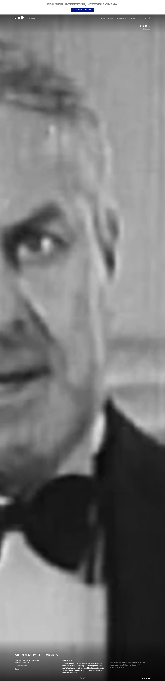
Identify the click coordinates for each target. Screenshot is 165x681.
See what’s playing (82, 10)
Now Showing (107, 18)
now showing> (117, 667)
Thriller (17, 666)
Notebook (121, 18)
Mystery (23, 666)
